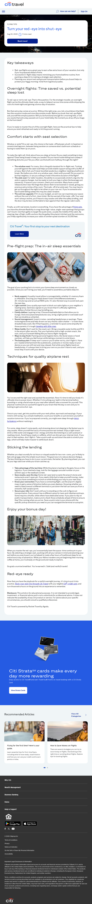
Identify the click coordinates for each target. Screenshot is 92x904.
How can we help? (68, 11)
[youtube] (13, 828)
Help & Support (11, 809)
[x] (9, 828)
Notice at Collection (11, 847)
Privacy (7, 843)
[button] (3, 12)
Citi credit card (70, 584)
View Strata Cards (18, 690)
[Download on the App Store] (30, 823)
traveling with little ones (46, 326)
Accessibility (9, 854)
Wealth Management (13, 787)
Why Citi (8, 780)
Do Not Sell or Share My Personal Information (19, 850)
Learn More (19, 234)
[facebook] (5, 828)
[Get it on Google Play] (13, 823)
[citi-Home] (11, 4)
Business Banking (11, 795)
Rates (7, 802)
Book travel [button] (22, 41)
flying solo (77, 207)
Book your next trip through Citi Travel (31, 584)
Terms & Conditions (11, 840)
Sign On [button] (84, 11)
